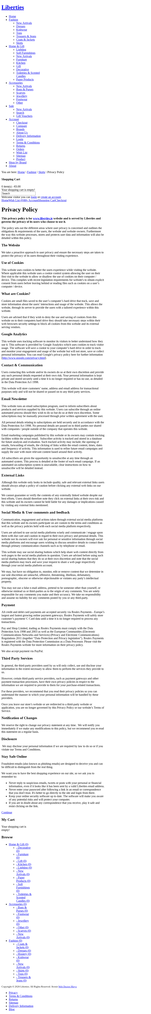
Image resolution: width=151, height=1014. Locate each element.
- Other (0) (22, 927)
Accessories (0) (18, 904)
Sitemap (13, 1002)
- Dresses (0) (23, 950)
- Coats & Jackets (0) (22, 945)
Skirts (41, 172)
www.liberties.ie (43, 218)
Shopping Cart (46, 200)
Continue (6, 812)
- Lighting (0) (24, 867)
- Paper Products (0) (23, 879)
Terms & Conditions (20, 996)
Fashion (31, 172)
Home (21, 172)
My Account (31, 200)
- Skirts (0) (22, 970)
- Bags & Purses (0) (22, 909)
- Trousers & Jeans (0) (23, 979)
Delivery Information (21, 1006)
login (34, 197)
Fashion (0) (15, 940)
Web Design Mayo (67, 986)
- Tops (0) (22, 973)
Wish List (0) (16, 200)
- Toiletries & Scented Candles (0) (23, 897)
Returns (13, 999)
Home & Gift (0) (18, 844)
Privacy (13, 992)
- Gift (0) (21, 860)
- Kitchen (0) (23, 864)
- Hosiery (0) (23, 954)
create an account (51, 197)
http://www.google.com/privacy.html (23, 357)
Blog (12, 1009)
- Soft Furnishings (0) (23, 887)
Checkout (60, 200)
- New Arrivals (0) (23, 872)
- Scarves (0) (23, 930)
